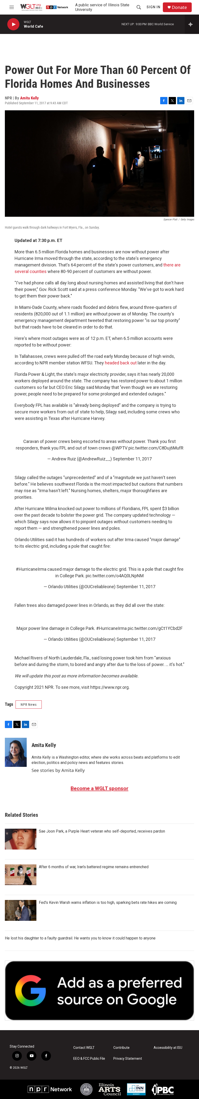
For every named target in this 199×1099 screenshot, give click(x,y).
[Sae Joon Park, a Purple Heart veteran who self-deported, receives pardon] (20, 839)
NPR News (29, 704)
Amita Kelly (29, 98)
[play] (13, 24)
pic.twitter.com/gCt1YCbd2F (155, 628)
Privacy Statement (127, 1058)
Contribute (121, 1048)
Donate (179, 7)
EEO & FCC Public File (89, 1058)
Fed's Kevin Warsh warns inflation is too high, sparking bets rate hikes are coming (108, 902)
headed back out (121, 362)
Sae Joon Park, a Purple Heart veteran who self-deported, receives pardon (102, 831)
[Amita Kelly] (16, 752)
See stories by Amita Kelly (58, 770)
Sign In (153, 7)
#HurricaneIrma (31, 569)
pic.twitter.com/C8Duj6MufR (155, 447)
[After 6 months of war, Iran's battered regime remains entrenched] (20, 874)
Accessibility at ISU (168, 1048)
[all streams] (192, 24)
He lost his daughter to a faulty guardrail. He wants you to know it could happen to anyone (80, 938)
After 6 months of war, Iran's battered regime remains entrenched (94, 867)
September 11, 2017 (132, 458)
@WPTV (119, 447)
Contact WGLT (84, 1048)
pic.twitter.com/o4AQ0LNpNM (115, 575)
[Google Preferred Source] (99, 990)
